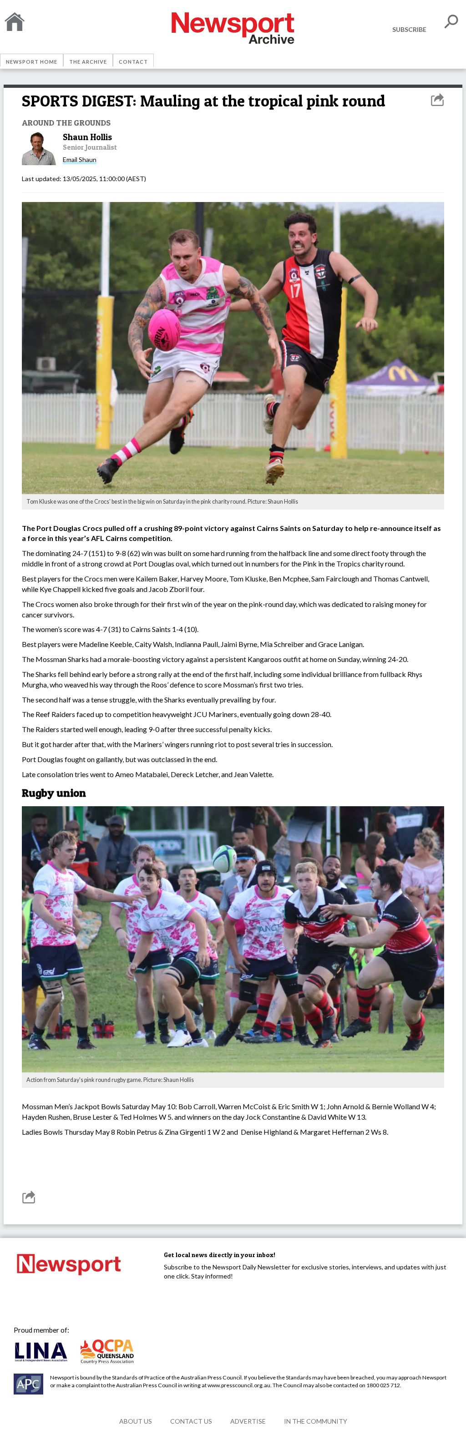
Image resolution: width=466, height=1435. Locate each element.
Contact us (191, 1421)
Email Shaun (79, 159)
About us (135, 1421)
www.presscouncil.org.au (239, 1385)
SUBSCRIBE (409, 29)
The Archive (88, 62)
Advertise (248, 1421)
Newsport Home (31, 62)
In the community (315, 1421)
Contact (133, 62)
